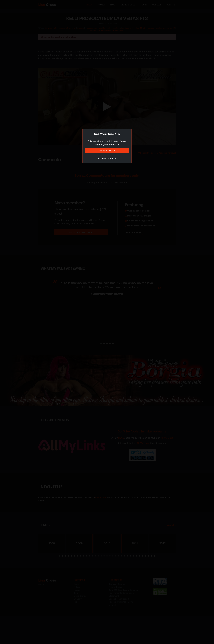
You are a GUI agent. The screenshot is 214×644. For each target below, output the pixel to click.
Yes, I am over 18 (107, 150)
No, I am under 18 (107, 158)
